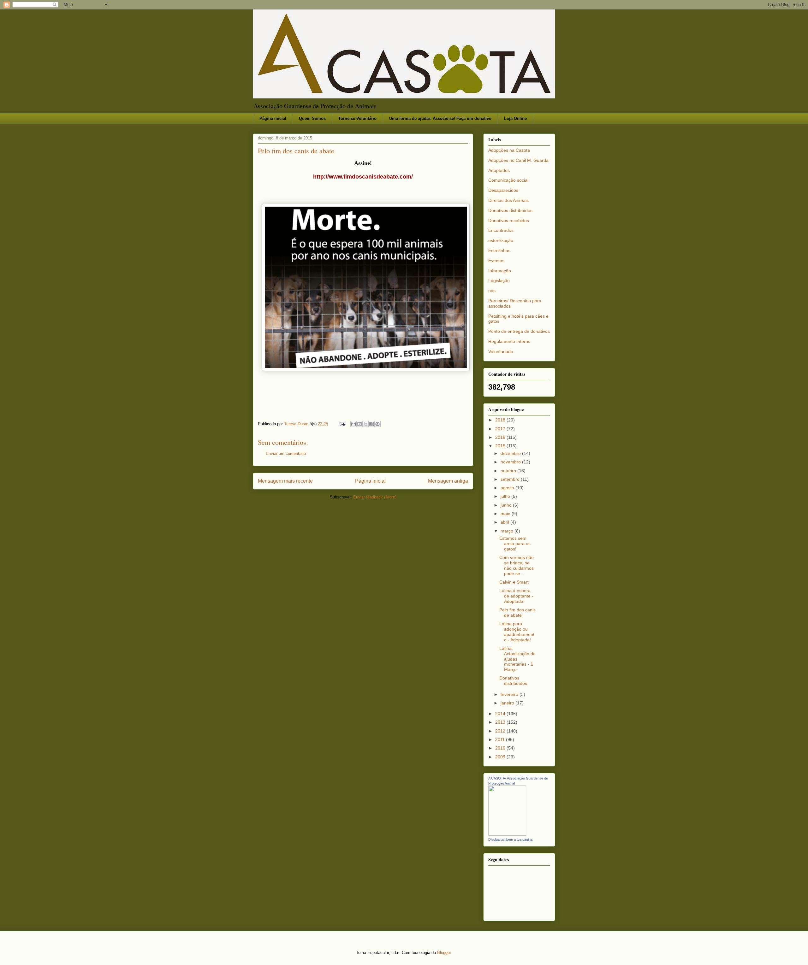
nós (492, 290)
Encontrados (501, 230)
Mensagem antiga (448, 481)
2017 (501, 428)
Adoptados (499, 170)
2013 (501, 722)
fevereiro (510, 694)
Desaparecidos (503, 190)
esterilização (500, 240)
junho (507, 505)
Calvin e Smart (514, 582)
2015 (501, 445)
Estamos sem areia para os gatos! (515, 543)
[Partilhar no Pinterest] (377, 424)
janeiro (508, 702)
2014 (501, 713)
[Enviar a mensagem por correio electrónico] (342, 423)
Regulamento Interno (509, 341)
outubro (509, 470)
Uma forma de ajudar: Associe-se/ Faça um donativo (440, 118)
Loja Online (515, 118)
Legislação (499, 280)
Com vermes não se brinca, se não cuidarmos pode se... (516, 565)
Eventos (496, 260)
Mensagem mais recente (285, 481)
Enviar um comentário (286, 453)
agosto (508, 487)
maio (506, 513)
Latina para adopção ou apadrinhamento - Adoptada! (516, 631)
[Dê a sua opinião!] (359, 424)
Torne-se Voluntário (357, 118)
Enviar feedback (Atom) (374, 497)
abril (505, 522)
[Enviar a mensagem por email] (353, 424)
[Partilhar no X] (365, 424)
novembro (511, 461)
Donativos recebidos (508, 220)
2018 (501, 419)
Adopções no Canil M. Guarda (518, 160)
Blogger (444, 952)
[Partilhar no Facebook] (371, 424)
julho (506, 496)
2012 (501, 730)
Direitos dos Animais (508, 200)
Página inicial (272, 118)
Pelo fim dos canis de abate (517, 612)
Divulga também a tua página (510, 839)
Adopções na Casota (509, 150)
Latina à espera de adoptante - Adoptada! (516, 596)
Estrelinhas (499, 250)
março (507, 530)
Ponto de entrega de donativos (519, 331)
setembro (511, 479)
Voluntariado (500, 351)
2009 (501, 756)
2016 (501, 437)
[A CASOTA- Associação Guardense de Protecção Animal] (507, 834)
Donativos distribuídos (510, 210)
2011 (500, 739)
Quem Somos (312, 118)
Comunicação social (508, 180)
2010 (501, 747)
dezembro (511, 453)
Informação (499, 270)
